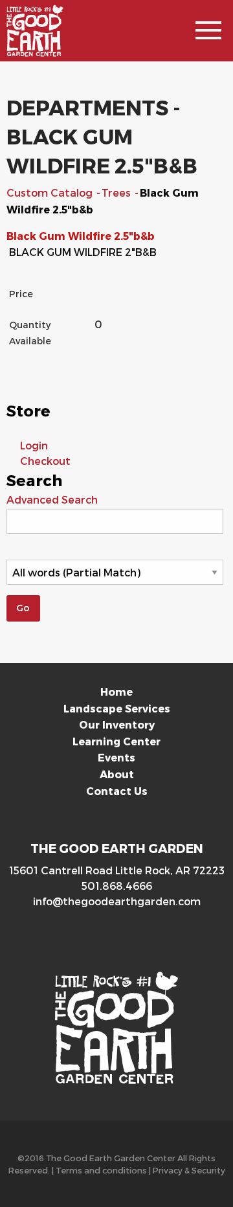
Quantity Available (30, 332)
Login (34, 445)
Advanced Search (52, 499)
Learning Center (116, 741)
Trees (117, 192)
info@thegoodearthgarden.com (117, 901)
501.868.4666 (117, 885)
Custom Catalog (50, 192)
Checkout (45, 461)
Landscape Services (116, 708)
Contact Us (117, 791)
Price (21, 293)
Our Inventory (117, 724)
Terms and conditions (101, 1170)
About (117, 774)
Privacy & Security (189, 1170)
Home (116, 691)
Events (116, 757)
